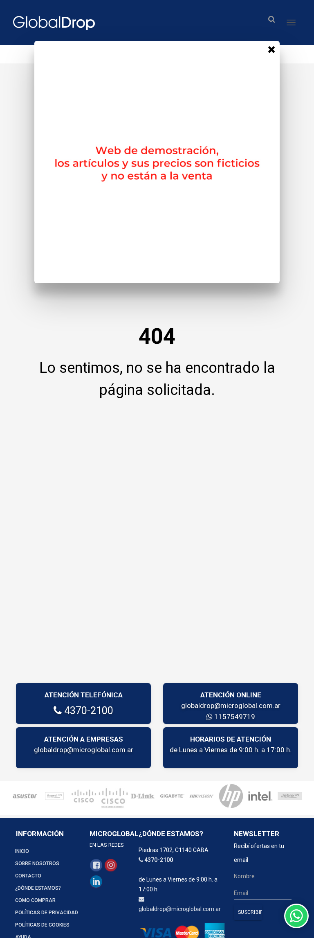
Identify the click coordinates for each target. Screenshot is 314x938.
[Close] (271, 49)
